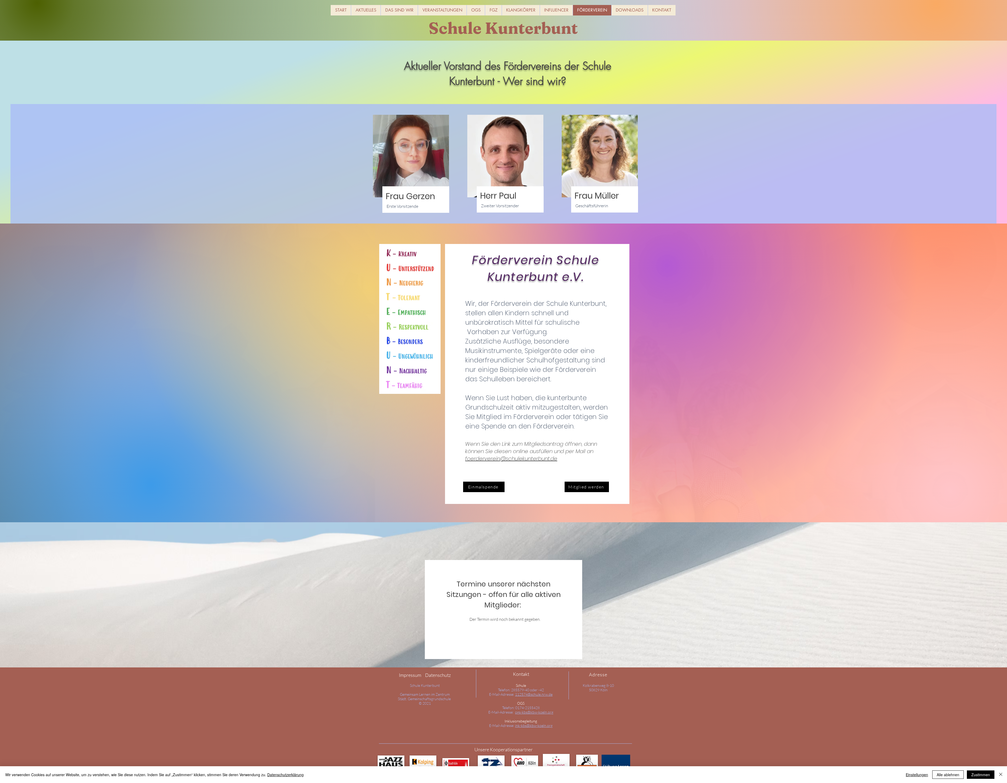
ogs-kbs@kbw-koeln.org (534, 712)
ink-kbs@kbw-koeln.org (534, 725)
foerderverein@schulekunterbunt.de (511, 458)
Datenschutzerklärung (285, 774)
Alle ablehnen (948, 774)
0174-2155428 (527, 707)
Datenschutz (438, 675)
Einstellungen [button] (917, 774)
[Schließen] (1001, 774)
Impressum (410, 675)
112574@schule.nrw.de (534, 694)
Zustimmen (980, 774)
